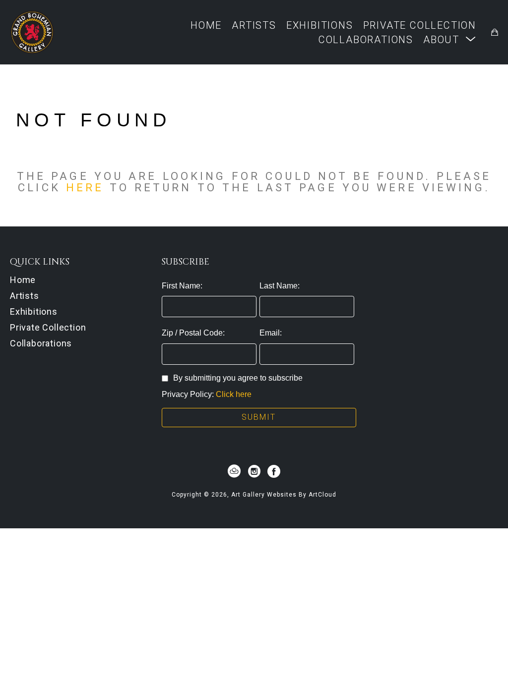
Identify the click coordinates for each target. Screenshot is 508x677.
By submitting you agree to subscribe (238, 378)
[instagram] (254, 471)
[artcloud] (234, 471)
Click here (234, 394)
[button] (449, 39)
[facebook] (273, 471)
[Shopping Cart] (494, 32)
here (85, 187)
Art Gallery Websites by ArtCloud (283, 494)
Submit (259, 417)
